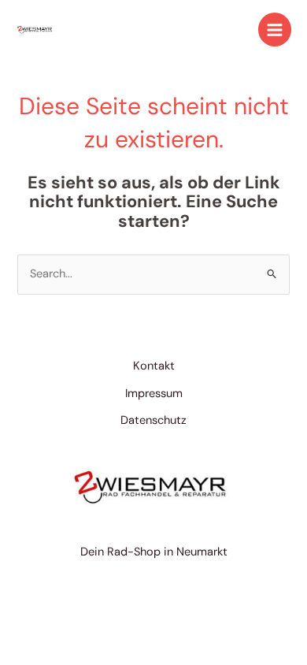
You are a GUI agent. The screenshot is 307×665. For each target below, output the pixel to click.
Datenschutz (153, 420)
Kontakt (154, 366)
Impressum (154, 393)
